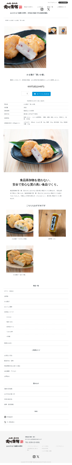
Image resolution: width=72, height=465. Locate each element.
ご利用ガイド (61, 7)
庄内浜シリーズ (9, 312)
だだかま (8, 317)
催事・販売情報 (9, 404)
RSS (43, 448)
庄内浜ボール (10, 326)
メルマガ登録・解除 (47, 451)
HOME (6, 20)
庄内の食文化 (8, 399)
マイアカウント (60, 446)
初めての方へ (28, 7)
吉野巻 (6, 296)
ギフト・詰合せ (9, 291)
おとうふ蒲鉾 (8, 306)
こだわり (40, 7)
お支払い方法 (8, 355)
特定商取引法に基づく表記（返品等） (36, 101)
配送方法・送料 (9, 360)
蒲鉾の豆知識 (8, 388)
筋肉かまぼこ (8, 343)
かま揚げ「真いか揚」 (20, 20)
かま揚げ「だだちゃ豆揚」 (20, 239)
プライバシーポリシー (33, 446)
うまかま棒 (9, 331)
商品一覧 (50, 7)
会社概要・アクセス (10, 371)
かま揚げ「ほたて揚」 (19, 274)
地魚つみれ (9, 322)
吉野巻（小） (52, 239)
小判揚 (8, 336)
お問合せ (7, 376)
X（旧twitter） (11, 422)
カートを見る (45, 446)
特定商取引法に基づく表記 (12, 366)
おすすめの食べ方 (9, 394)
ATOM (46, 448)
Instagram (10, 417)
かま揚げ (11, 20)
